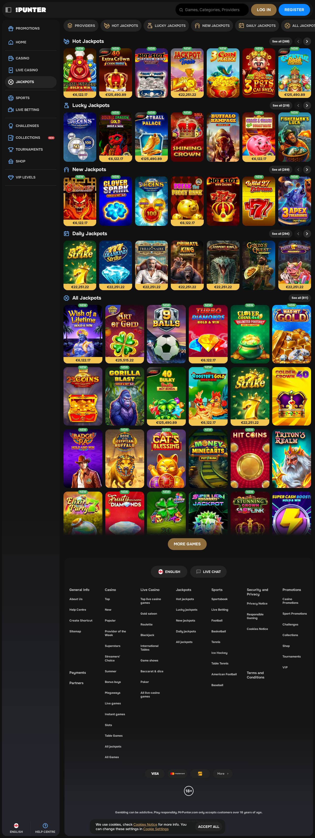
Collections (290, 635)
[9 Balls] (166, 334)
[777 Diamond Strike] (115, 265)
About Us (75, 599)
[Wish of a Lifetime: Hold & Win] (82, 334)
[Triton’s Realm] (291, 458)
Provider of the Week (115, 633)
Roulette (147, 624)
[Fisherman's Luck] (294, 137)
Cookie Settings (156, 829)
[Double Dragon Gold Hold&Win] (115, 137)
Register (294, 9)
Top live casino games (151, 601)
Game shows (149, 660)
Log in (264, 9)
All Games (112, 757)
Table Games (114, 736)
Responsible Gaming (255, 616)
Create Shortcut (80, 621)
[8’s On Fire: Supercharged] (79, 201)
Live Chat (212, 572)
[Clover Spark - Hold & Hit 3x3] (115, 201)
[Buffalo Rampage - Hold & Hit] (223, 137)
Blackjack (147, 635)
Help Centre (77, 610)
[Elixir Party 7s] (82, 521)
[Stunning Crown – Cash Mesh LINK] (250, 521)
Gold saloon (149, 614)
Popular (110, 621)
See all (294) (280, 234)
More (220, 774)
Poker (145, 682)
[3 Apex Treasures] (294, 201)
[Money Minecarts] (208, 458)
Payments (77, 672)
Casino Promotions (290, 601)
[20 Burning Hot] (166, 521)
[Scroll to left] (298, 41)
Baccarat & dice (152, 671)
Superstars (112, 646)
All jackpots (86, 298)
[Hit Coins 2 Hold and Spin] (250, 458)
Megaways (112, 693)
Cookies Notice (257, 629)
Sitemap (75, 631)
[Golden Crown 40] (291, 396)
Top (107, 599)
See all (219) (281, 105)
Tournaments (292, 657)
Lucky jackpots (91, 105)
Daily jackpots (89, 234)
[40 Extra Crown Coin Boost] (115, 73)
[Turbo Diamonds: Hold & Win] (208, 334)
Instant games (115, 714)
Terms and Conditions (255, 675)
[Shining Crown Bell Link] (187, 137)
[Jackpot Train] (187, 73)
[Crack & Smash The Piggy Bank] (258, 137)
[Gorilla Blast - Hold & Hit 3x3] (124, 396)
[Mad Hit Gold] (291, 334)
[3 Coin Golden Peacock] (223, 73)
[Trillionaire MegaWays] (151, 265)
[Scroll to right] (307, 41)
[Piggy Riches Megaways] (294, 265)
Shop (286, 646)
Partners (76, 683)
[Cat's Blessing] (166, 458)
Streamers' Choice (112, 658)
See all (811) (300, 298)
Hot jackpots (88, 41)
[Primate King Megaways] (187, 265)
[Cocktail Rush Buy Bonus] (294, 73)
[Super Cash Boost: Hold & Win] (291, 521)
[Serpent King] (223, 265)
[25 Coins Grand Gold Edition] (82, 396)
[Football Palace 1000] (151, 137)
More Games (187, 544)
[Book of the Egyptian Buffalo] (124, 458)
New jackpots (89, 170)
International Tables (149, 648)
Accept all (208, 826)
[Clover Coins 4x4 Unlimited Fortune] (250, 334)
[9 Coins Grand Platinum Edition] (79, 137)
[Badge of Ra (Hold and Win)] (82, 458)
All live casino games (150, 695)
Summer (110, 671)
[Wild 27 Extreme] (258, 201)
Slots (108, 725)
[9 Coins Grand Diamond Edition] (151, 201)
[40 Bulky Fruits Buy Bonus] (166, 396)
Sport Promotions (295, 614)
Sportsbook (219, 599)
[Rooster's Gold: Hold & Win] (208, 396)
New (108, 610)
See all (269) (280, 41)
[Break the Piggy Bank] (187, 201)
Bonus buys (113, 682)
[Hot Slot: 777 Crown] (223, 201)
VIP (285, 667)
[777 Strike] (79, 265)
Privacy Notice (257, 604)
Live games (113, 703)
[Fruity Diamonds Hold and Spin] (124, 521)
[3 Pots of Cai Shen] (258, 73)
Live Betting (219, 610)
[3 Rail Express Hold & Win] (79, 73)
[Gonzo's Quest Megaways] (258, 265)
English (172, 572)
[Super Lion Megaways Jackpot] (208, 521)
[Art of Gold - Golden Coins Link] (124, 334)
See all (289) (280, 170)
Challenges (290, 624)
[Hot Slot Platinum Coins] (151, 73)
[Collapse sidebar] (8, 9)
